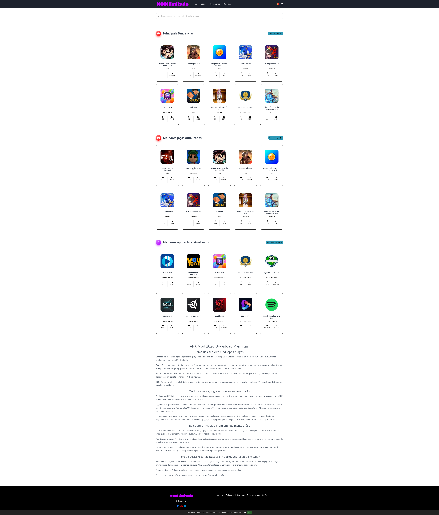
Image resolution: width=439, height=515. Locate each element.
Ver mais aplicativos (274, 242)
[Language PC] (277, 4)
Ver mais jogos (274, 33)
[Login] (282, 4)
